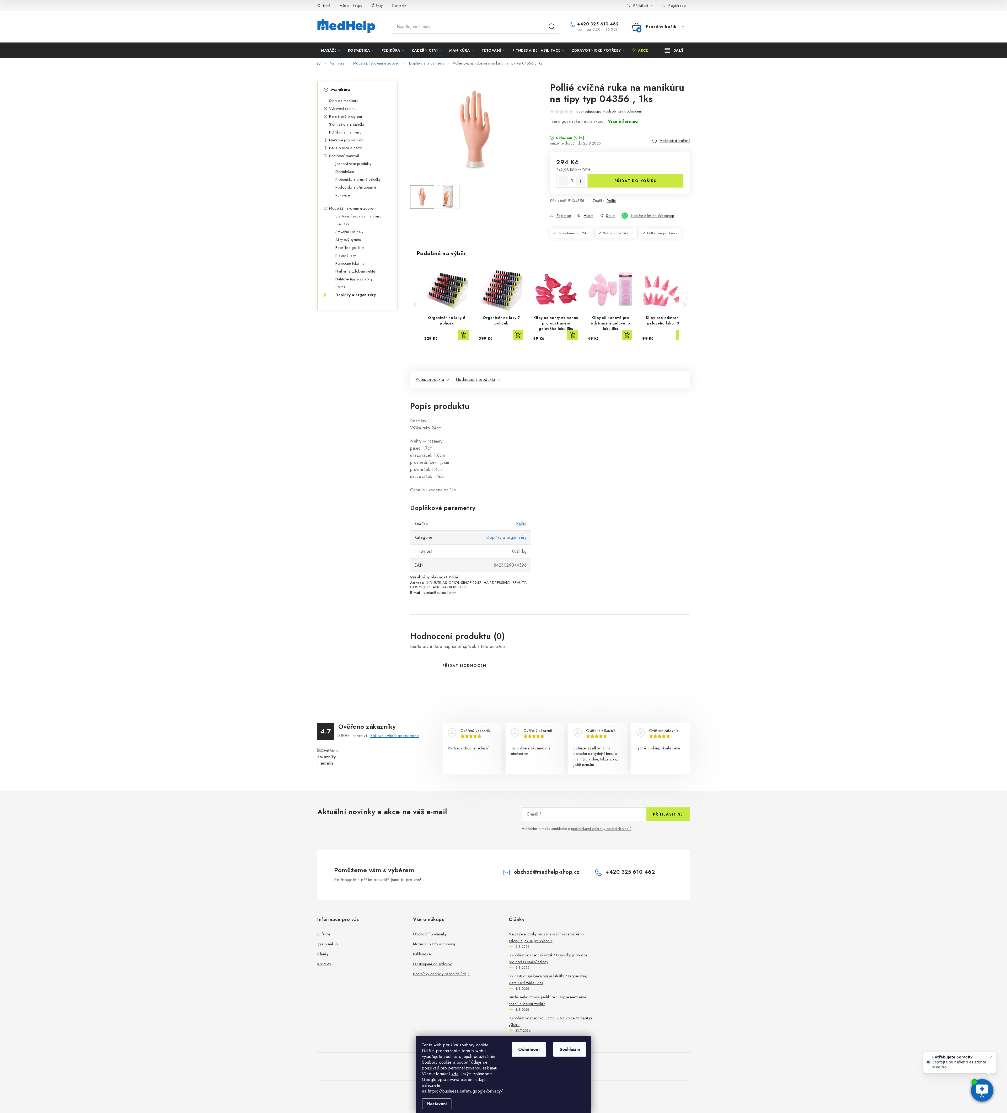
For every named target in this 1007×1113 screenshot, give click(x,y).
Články (377, 5)
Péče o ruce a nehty (345, 148)
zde (455, 1074)
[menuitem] (330, 50)
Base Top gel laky (349, 247)
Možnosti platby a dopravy (434, 944)
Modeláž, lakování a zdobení (353, 208)
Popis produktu (429, 379)
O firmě (323, 5)
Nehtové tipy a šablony (353, 279)
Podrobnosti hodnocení (622, 111)
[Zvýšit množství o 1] (580, 181)
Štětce (340, 287)
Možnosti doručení (675, 140)
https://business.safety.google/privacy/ (465, 1091)
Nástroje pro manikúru (347, 140)
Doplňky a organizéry (355, 294)
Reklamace (422, 954)
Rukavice (342, 195)
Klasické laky (345, 255)
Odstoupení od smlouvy (432, 964)
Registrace (676, 5)
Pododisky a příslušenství (355, 187)
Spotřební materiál (344, 155)
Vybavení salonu (342, 108)
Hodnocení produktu (475, 379)
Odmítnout (529, 1049)
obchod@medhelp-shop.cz (547, 872)
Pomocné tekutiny (349, 263)
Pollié (611, 200)
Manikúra (340, 90)
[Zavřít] (990, 1057)
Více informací (623, 121)
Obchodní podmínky (430, 934)
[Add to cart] (463, 335)
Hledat (552, 27)
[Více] (675, 50)
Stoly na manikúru (343, 100)
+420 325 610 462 (597, 24)
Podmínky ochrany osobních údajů (441, 974)
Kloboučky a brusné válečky (358, 179)
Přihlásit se (668, 814)
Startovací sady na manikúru (358, 216)
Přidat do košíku (635, 180)
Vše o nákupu (351, 5)
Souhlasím (570, 1049)
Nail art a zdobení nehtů (355, 271)
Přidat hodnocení (465, 665)
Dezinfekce (344, 171)
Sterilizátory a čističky (347, 124)
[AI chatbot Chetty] (982, 1091)
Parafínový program (345, 116)
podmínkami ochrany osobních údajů (601, 828)
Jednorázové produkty (353, 163)
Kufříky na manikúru (345, 132)
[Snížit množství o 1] (563, 181)
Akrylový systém (348, 239)
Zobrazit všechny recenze (394, 736)
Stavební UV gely (349, 232)
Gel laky (342, 224)
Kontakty (399, 5)
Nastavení (437, 1104)
